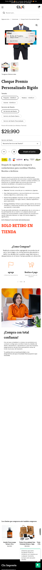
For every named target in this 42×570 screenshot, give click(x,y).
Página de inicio (5, 19)
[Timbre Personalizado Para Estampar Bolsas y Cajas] (27, 533)
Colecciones (15, 19)
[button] (3, 151)
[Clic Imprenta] (20, 7)
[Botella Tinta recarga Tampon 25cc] (10, 533)
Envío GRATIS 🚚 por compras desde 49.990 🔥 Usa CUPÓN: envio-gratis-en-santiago (21, 2)
